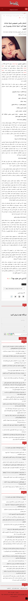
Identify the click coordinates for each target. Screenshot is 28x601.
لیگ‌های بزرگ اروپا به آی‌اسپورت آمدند (16, 514)
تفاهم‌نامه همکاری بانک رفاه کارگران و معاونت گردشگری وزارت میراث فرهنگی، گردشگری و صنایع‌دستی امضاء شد (14, 399)
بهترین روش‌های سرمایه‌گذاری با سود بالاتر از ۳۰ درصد (13, 517)
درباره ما (17, 592)
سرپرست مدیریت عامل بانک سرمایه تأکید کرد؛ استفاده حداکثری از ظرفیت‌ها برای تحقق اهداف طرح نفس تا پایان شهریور (15, 411)
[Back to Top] (26, 598)
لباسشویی (8, 588)
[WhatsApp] (19, 296)
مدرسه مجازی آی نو (15, 588)
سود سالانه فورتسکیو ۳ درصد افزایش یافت (15, 537)
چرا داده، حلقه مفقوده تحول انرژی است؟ (16, 370)
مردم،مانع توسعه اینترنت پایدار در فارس (16, 561)
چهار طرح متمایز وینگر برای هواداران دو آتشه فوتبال (13, 434)
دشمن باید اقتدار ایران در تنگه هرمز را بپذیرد (15, 502)
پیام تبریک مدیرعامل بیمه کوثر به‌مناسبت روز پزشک (13, 548)
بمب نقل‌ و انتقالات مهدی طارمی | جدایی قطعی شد (13, 465)
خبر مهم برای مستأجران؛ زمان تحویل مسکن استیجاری (13, 462)
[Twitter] (15, 296)
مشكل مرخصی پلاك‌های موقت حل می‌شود (15, 529)
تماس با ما (12, 592)
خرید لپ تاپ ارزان (24, 588)
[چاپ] (19, 17)
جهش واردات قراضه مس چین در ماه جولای (15, 563)
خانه (24, 13)
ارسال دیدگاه (23, 338)
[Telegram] (23, 296)
